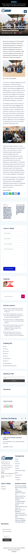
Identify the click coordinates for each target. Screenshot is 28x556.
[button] (25, 11)
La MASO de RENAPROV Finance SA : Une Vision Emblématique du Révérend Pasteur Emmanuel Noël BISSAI (13, 315)
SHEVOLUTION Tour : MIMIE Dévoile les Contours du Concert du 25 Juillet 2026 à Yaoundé (14, 321)
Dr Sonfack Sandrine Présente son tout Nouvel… (20, 503)
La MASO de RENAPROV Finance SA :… (20, 492)
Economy (6, 351)
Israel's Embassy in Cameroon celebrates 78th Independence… (20, 520)
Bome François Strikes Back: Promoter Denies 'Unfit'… (21, 487)
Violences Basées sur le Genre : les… (21, 507)
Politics (6, 349)
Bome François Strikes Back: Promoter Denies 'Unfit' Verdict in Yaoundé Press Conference (14, 4)
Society (6, 356)
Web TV (6, 361)
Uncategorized (7, 363)
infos (5, 346)
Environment (7, 358)
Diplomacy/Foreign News (10, 365)
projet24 (14, 551)
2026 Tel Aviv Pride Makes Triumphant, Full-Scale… (21, 515)
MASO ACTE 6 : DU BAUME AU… (20, 510)
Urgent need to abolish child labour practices (12, 438)
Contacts (18, 479)
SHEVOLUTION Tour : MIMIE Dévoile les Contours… (20, 498)
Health (6, 353)
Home (16, 459)
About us (17, 477)
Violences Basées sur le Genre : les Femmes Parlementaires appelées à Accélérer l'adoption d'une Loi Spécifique (14, 333)
